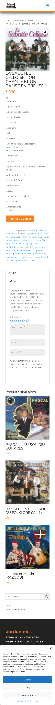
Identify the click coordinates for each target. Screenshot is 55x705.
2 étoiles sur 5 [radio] (15, 320)
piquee (16, 253)
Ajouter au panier (20, 219)
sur (7, 260)
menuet (41, 247)
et (32, 240)
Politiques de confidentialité (27, 701)
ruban (8, 257)
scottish (33, 257)
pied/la (9, 253)
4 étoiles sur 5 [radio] (23, 320)
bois (7, 237)
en (29, 240)
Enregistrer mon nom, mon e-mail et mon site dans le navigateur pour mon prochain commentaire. (26, 364)
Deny (27, 687)
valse (31, 260)
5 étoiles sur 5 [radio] (27, 320)
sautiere (25, 257)
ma (35, 247)
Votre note (15, 317)
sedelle (41, 257)
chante (45, 237)
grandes (35, 243)
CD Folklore (26, 20)
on (34, 250)
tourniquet (15, 260)
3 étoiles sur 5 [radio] (19, 320)
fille (43, 240)
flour (8, 243)
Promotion (10, 233)
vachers (24, 260)
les (31, 247)
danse (16, 240)
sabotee (16, 257)
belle (31, 233)
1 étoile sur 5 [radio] (11, 320)
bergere (39, 233)
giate (21, 243)
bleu (46, 233)
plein (23, 253)
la (25, 247)
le (28, 247)
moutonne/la (25, 250)
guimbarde (11, 247)
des (25, 240)
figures (37, 240)
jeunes (20, 247)
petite (39, 250)
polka (29, 253)
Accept (27, 679)
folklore (14, 243)
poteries (42, 253)
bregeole (23, 237)
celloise (37, 237)
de (21, 240)
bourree (14, 237)
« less (15, 147)
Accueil (8, 20)
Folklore (16, 20)
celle (31, 237)
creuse (9, 240)
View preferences (27, 695)
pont (35, 253)
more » (9, 147)
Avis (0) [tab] (12, 272)
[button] (50, 648)
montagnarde (12, 250)
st (47, 257)
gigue (27, 243)
